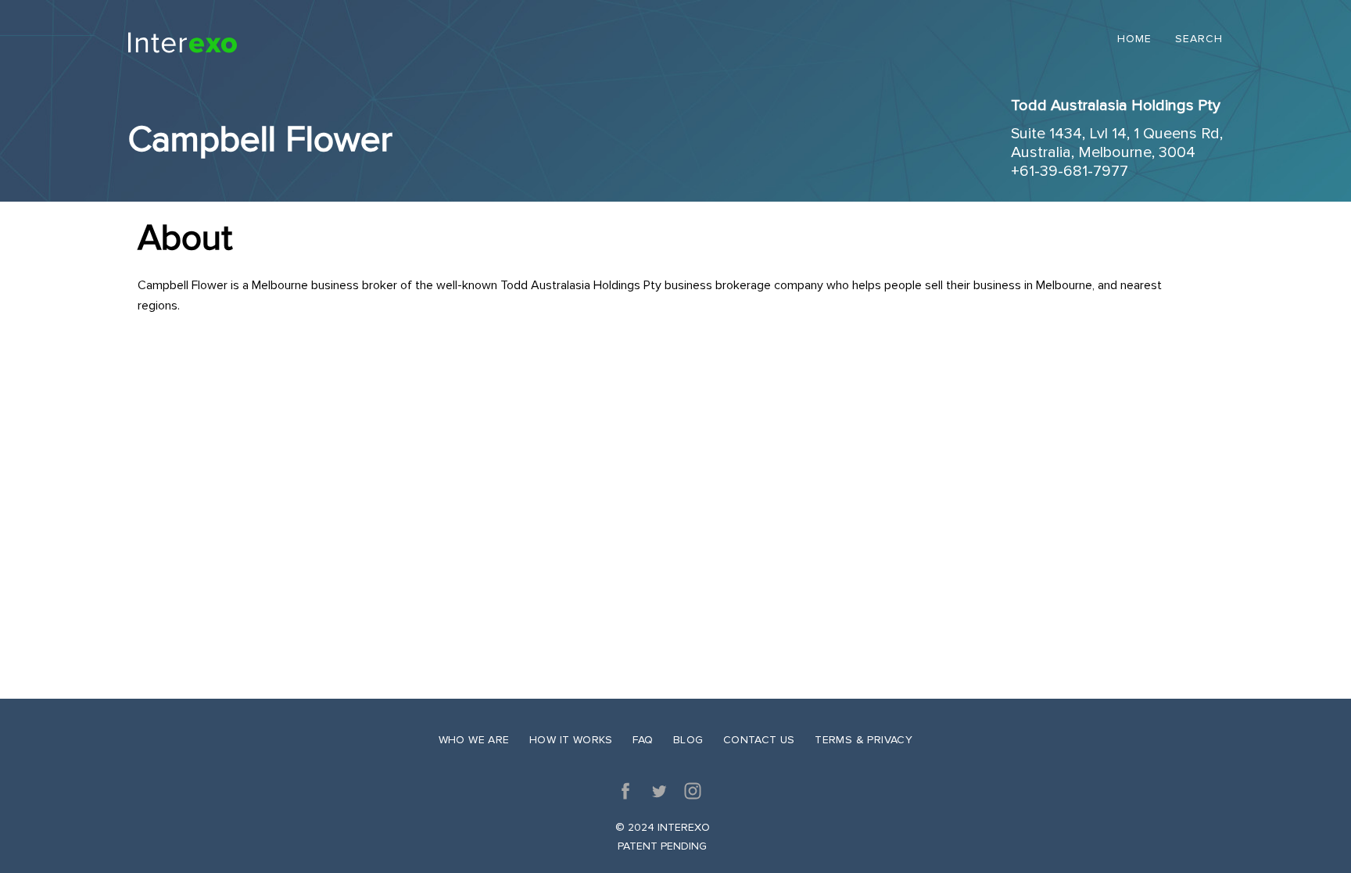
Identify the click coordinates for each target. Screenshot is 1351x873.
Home (1134, 39)
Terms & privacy (863, 739)
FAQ (642, 739)
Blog (688, 739)
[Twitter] (659, 791)
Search (1199, 39)
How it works (571, 739)
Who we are (474, 739)
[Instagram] (692, 791)
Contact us (759, 739)
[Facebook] (625, 791)
